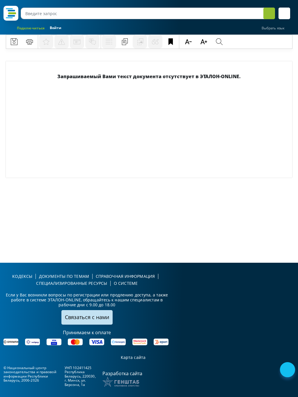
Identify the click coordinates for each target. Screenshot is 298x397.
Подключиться (31, 28)
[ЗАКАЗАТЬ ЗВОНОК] (288, 370)
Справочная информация (125, 276)
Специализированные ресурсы (71, 283)
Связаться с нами (87, 317)
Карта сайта (133, 357)
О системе (126, 283)
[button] (284, 13)
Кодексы (22, 276)
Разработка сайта (122, 373)
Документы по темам (64, 276)
